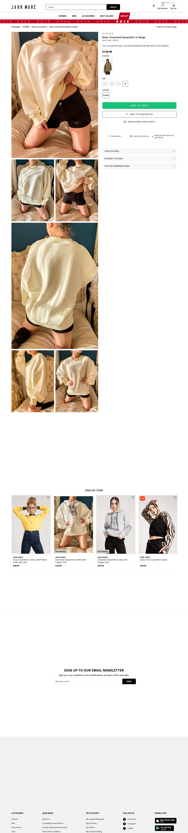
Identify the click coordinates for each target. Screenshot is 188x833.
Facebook (132, 819)
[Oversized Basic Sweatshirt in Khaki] (107, 66)
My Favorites (91, 823)
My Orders (90, 827)
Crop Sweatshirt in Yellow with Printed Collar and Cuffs (30, 561)
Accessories (16, 827)
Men (13, 823)
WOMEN (62, 16)
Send (129, 681)
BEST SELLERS (106, 16)
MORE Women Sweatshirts (141, 121)
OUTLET (124, 16)
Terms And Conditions (51, 831)
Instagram (132, 823)
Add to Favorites (48, 497)
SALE (13, 831)
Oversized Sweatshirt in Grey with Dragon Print (112, 561)
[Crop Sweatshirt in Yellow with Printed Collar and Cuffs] (31, 524)
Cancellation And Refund (52, 823)
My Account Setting (94, 831)
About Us (46, 819)
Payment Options (113, 158)
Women (14, 819)
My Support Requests (95, 819)
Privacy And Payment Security (54, 827)
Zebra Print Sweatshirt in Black (153, 560)
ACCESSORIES (88, 16)
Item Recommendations (117, 166)
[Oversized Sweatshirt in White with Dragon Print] (73, 524)
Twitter (130, 828)
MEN (74, 16)
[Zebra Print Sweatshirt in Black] (158, 524)
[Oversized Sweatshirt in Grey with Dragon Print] (116, 524)
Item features (111, 151)
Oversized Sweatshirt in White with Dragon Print (70, 561)
